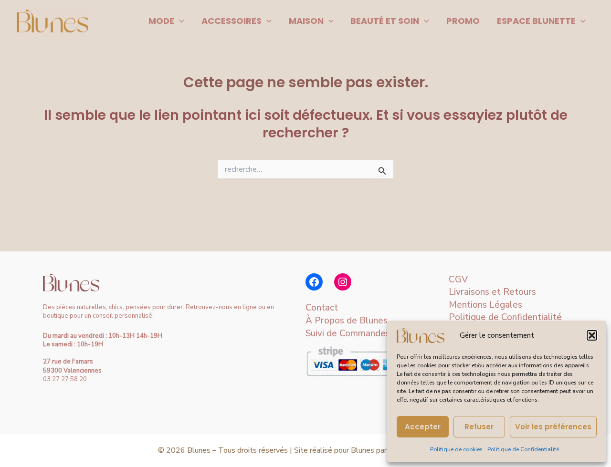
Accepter (423, 427)
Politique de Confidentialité (523, 449)
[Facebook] (314, 282)
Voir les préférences (553, 427)
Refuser (479, 427)
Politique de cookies (456, 449)
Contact (322, 307)
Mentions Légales (485, 305)
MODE (161, 21)
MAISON (306, 21)
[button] (592, 335)
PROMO (463, 21)
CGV (458, 279)
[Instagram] (342, 282)
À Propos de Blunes (347, 320)
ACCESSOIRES (231, 21)
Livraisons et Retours (492, 292)
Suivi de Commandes (348, 333)
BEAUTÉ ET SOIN (384, 21)
